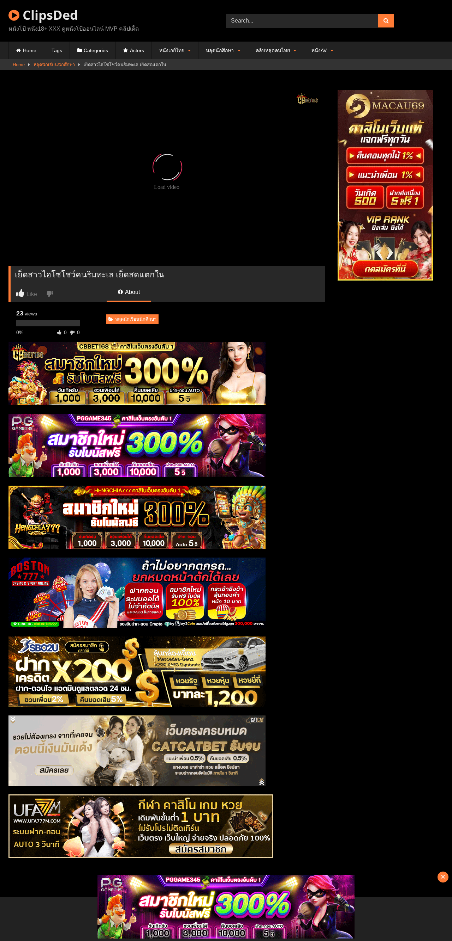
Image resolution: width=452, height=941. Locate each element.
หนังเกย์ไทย (171, 50)
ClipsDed (48, 15)
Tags (57, 50)
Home (29, 50)
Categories (96, 50)
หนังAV (319, 50)
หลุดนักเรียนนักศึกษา (54, 64)
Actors (137, 50)
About (132, 292)
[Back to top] (430, 920)
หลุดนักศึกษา (220, 50)
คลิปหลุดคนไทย (273, 50)
